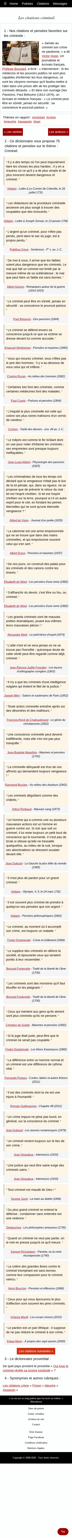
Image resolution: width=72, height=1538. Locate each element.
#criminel (38, 117)
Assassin (9, 1390)
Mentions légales (36, 1448)
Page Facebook (36, 1437)
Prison (36, 1385)
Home (14, 3)
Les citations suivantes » (36, 1351)
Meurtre (50, 1385)
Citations (43, 3)
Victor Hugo (50, 56)
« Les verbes (13, 132)
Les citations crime (16, 1385)
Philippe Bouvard (14, 69)
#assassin (25, 121)
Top (63, 1531)
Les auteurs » (58, 132)
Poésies (27, 3)
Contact (36, 1424)
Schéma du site (36, 1419)
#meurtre (10, 121)
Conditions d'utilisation (36, 1442)
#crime (51, 117)
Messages (60, 3)
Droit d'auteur (36, 1432)
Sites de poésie (36, 1408)
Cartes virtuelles (36, 1414)
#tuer (37, 121)
